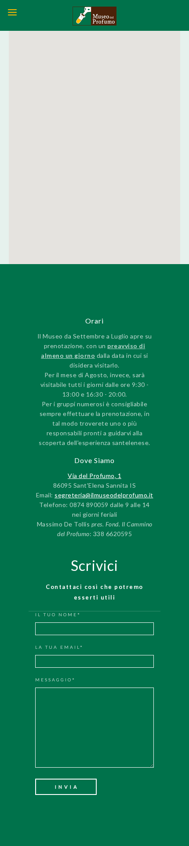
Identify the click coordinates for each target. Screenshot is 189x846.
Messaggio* (55, 679)
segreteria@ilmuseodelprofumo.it (104, 495)
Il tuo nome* (58, 614)
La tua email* (59, 647)
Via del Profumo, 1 (94, 475)
